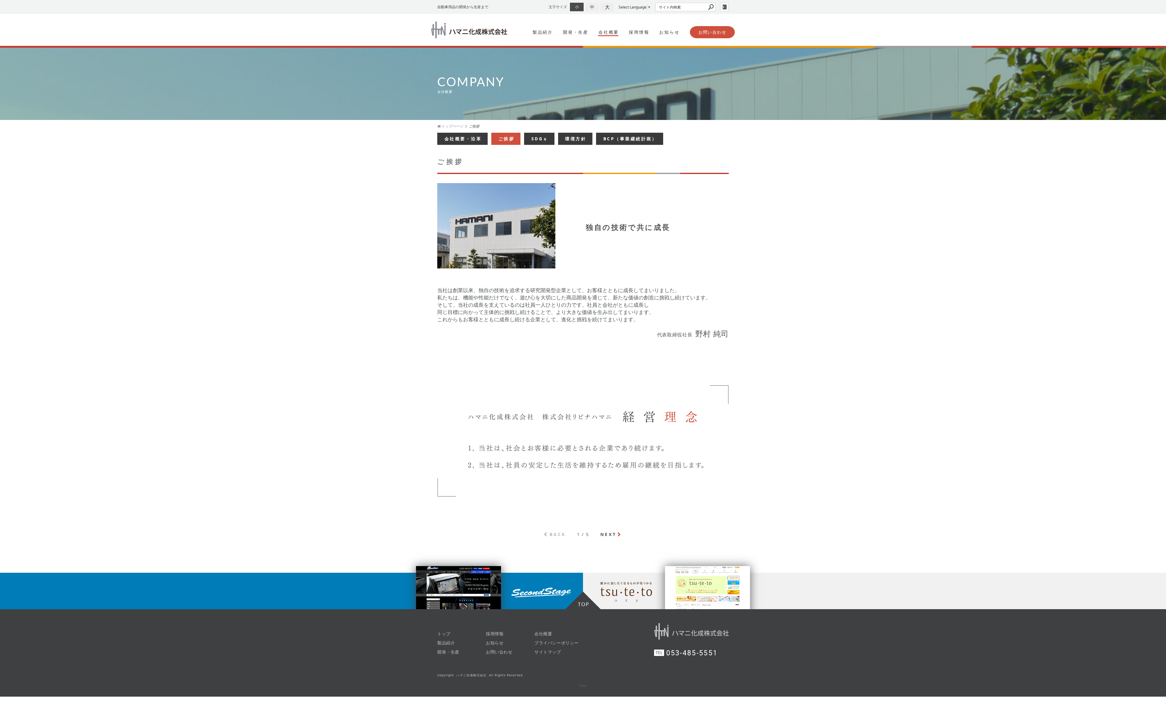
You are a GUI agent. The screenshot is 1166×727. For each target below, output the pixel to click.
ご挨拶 (507, 139)
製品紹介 (543, 32)
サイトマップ (547, 652)
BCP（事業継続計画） (630, 139)
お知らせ (669, 32)
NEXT (608, 534)
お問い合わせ (712, 32)
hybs (583, 686)
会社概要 (608, 32)
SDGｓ (539, 139)
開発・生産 (575, 32)
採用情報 (639, 32)
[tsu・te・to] (874, 591)
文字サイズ (558, 6)
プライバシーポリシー (556, 643)
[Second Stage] (291, 591)
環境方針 (575, 139)
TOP (583, 604)
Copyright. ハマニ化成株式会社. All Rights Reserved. (480, 675)
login (724, 7)
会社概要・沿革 (463, 139)
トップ (444, 634)
